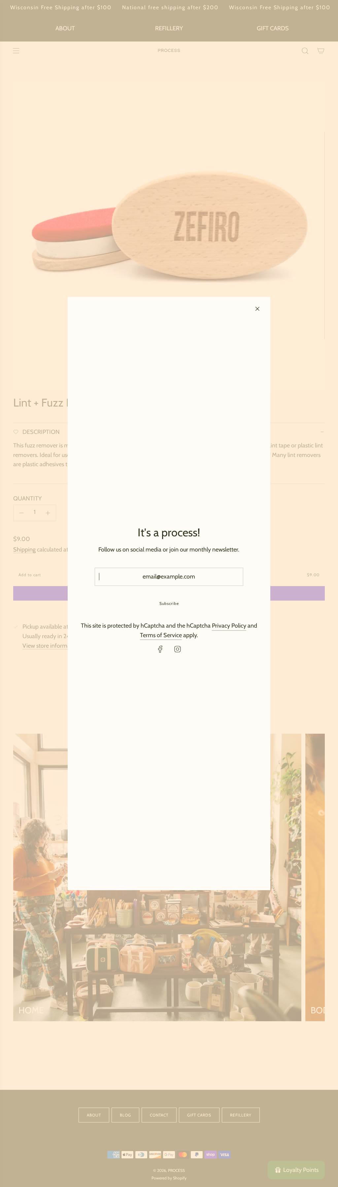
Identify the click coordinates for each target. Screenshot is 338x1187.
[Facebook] (160, 649)
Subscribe (169, 603)
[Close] (257, 309)
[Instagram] (178, 649)
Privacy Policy (229, 625)
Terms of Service (161, 635)
